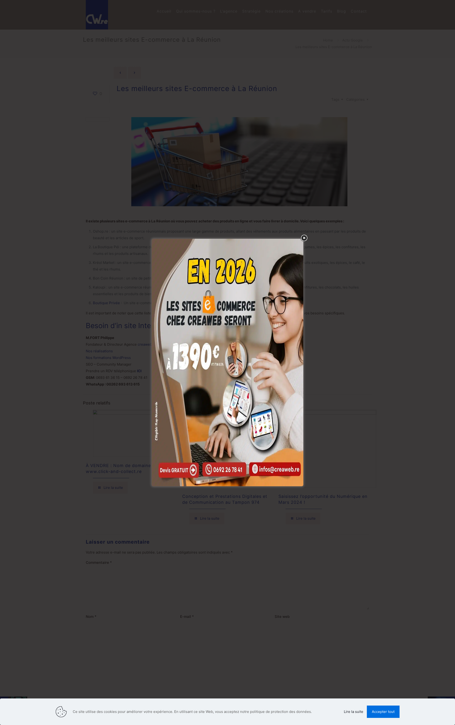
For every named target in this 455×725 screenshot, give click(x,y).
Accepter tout (383, 711)
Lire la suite (353, 711)
